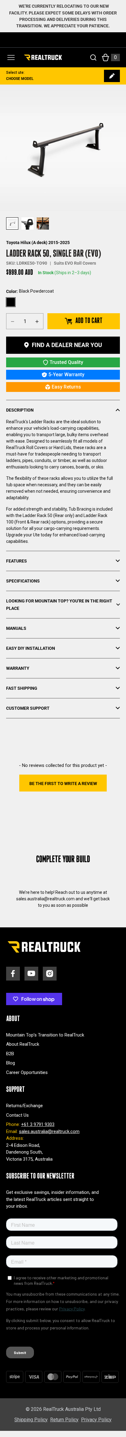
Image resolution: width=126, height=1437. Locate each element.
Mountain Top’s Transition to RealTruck (45, 1035)
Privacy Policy (96, 1420)
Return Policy (64, 1420)
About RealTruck (22, 1044)
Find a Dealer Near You (67, 345)
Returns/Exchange (24, 1105)
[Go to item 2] (27, 223)
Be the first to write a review (63, 783)
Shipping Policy (31, 1420)
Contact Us (17, 1115)
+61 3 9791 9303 (37, 1124)
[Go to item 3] (43, 223)
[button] (63, 783)
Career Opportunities (27, 1072)
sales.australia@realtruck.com (49, 1131)
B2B (10, 1053)
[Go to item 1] (12, 223)
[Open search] (93, 57)
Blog (10, 1063)
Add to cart (88, 321)
